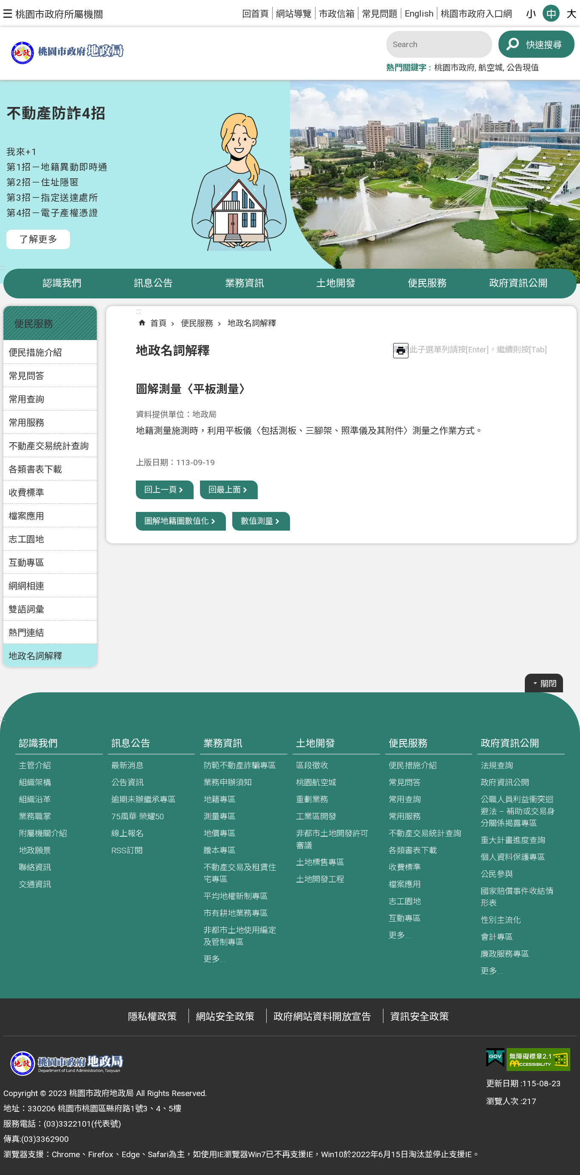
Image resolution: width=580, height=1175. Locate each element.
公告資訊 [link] (127, 782)
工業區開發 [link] (316, 816)
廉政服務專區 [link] (505, 954)
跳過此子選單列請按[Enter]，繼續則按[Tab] (470, 349)
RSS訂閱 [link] (127, 850)
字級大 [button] (571, 13)
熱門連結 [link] (26, 632)
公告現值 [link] (523, 68)
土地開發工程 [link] (320, 879)
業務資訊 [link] (244, 283)
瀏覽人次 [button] (502, 1101)
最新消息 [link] (127, 765)
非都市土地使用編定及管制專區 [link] (239, 936)
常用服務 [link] (26, 422)
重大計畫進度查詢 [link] (513, 840)
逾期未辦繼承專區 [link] (143, 799)
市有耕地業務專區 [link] (235, 913)
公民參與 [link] (497, 874)
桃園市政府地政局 (67, 53)
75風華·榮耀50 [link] (137, 816)
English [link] (419, 13)
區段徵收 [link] (312, 765)
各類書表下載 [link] (35, 469)
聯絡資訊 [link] (35, 867)
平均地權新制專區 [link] (235, 896)
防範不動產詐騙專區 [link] (239, 765)
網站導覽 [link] (294, 13)
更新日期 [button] (502, 1083)
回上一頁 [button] (160, 490)
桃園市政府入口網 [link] (476, 13)
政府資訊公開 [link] (518, 283)
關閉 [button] (549, 684)
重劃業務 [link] (312, 799)
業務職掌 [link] (35, 816)
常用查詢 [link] (26, 399)
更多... (214, 959)
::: (2, 267)
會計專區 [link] (497, 937)
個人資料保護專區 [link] (513, 857)
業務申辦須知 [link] (227, 782)
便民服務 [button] (33, 324)
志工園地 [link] (26, 539)
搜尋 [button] (553, 44)
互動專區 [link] (26, 562)
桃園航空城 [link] (316, 782)
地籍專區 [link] (219, 799)
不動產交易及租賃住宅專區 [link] (239, 873)
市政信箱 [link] (337, 13)
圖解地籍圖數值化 (176, 521)
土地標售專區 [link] (320, 862)
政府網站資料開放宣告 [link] (322, 1017)
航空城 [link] (491, 68)
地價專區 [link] (219, 833)
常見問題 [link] (379, 13)
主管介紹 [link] (35, 765)
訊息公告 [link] (153, 283)
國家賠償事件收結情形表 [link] (517, 897)
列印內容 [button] (400, 350)
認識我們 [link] (62, 283)
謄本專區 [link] (219, 850)
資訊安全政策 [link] (419, 1017)
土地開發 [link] (335, 283)
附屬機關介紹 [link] (43, 833)
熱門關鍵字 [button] (406, 68)
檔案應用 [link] (26, 516)
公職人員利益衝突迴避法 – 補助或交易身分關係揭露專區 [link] (518, 811)
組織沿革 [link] (35, 799)
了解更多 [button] (38, 239)
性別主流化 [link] (501, 920)
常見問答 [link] (26, 376)
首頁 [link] (158, 323)
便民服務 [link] (427, 283)
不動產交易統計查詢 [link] (48, 446)
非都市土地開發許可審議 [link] (332, 839)
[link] (495, 1058)
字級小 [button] (530, 13)
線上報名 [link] (127, 833)
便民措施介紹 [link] (35, 352)
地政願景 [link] (35, 850)
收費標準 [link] (26, 492)
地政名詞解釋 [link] (35, 656)
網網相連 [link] (26, 586)
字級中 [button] (551, 13)
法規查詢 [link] (497, 765)
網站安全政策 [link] (225, 1017)
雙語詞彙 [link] (26, 609)
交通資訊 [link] (35, 884)
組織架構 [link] (35, 782)
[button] (53, 13)
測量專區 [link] (219, 816)
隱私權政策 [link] (152, 1017)
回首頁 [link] (255, 13)
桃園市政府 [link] (454, 68)
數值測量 (257, 521)
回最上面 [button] (224, 490)
